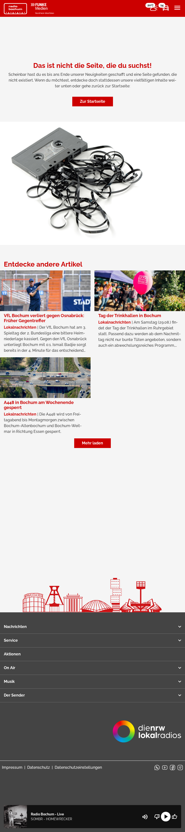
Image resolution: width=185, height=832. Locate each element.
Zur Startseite (92, 101)
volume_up (145, 816)
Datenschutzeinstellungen (78, 767)
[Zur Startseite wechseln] (15, 8)
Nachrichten (15, 626)
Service (11, 640)
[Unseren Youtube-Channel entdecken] (165, 767)
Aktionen (12, 654)
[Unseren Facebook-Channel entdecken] (172, 767)
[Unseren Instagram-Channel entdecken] (180, 767)
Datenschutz (38, 767)
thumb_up (174, 816)
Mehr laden (92, 443)
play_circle (166, 816)
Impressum (12, 767)
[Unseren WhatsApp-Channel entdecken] (157, 767)
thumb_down (157, 816)
